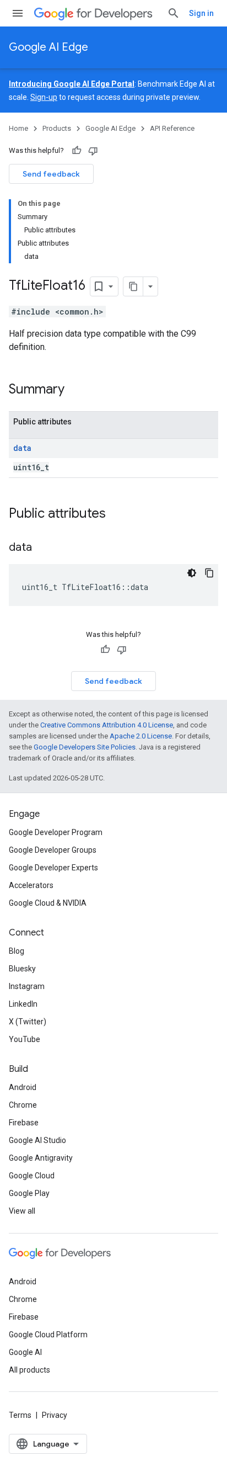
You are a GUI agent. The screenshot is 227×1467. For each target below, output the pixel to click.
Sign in (201, 13)
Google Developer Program (55, 832)
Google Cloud (32, 1175)
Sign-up (43, 97)
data (22, 448)
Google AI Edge (48, 47)
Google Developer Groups (52, 850)
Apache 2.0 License (141, 736)
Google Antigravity (41, 1158)
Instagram (27, 986)
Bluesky (22, 968)
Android (22, 1087)
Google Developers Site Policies (85, 747)
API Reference (172, 128)
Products (56, 128)
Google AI (25, 1352)
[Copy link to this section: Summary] (75, 390)
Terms (20, 1415)
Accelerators (31, 885)
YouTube (24, 1039)
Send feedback (51, 174)
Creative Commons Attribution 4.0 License (106, 725)
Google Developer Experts (53, 867)
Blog (16, 951)
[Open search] (173, 13)
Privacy (54, 1415)
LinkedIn (23, 1004)
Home (18, 128)
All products (29, 1369)
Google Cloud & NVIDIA (48, 903)
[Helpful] (76, 150)
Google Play (29, 1193)
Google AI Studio (37, 1140)
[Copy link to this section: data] (43, 548)
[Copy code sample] (209, 573)
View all (22, 1210)
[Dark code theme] (192, 573)
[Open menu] (18, 13)
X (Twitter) (27, 1021)
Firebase (24, 1122)
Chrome (23, 1105)
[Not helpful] (93, 150)
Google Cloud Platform (48, 1334)
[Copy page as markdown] (133, 286)
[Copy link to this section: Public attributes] (117, 514)
